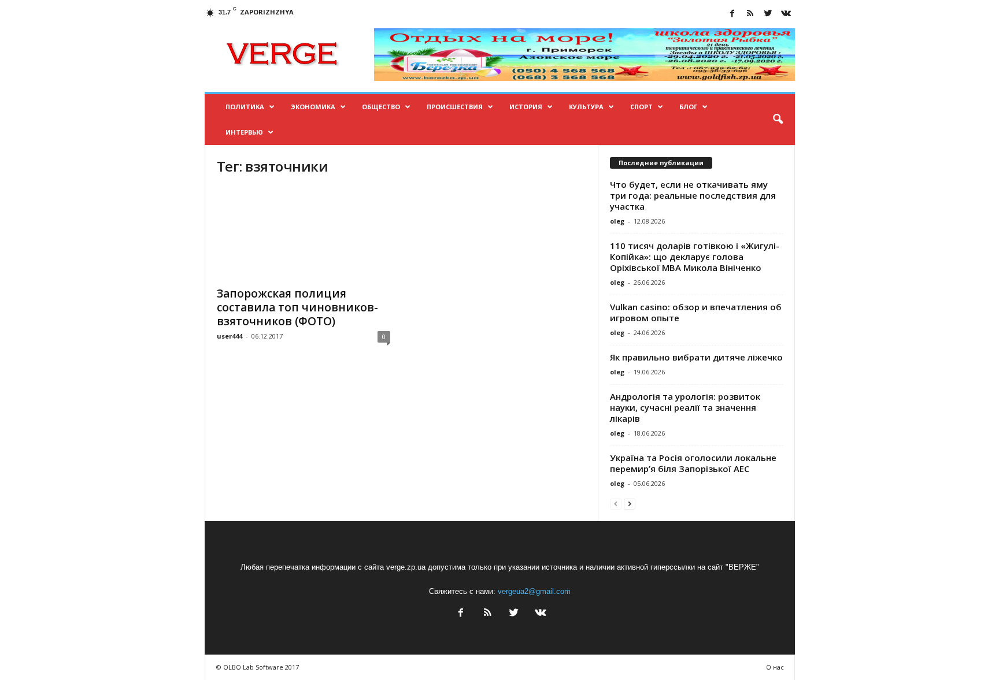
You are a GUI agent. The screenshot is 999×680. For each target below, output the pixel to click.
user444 (229, 336)
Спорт (641, 106)
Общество (381, 106)
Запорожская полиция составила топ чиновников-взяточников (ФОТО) (297, 307)
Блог (688, 106)
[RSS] (750, 14)
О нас (775, 667)
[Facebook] (732, 14)
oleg (617, 221)
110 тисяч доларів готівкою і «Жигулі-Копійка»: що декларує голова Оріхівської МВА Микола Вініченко (694, 256)
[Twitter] (768, 14)
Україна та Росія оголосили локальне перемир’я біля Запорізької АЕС (693, 463)
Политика (244, 106)
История (525, 106)
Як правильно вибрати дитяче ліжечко (696, 357)
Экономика (313, 106)
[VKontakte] (786, 14)
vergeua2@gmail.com (534, 591)
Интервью (244, 132)
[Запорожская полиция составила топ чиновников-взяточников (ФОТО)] (303, 233)
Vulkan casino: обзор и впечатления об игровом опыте (696, 312)
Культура (586, 106)
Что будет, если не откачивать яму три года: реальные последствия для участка (693, 195)
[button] (777, 119)
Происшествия (455, 106)
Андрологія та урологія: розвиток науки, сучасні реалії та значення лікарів (685, 407)
